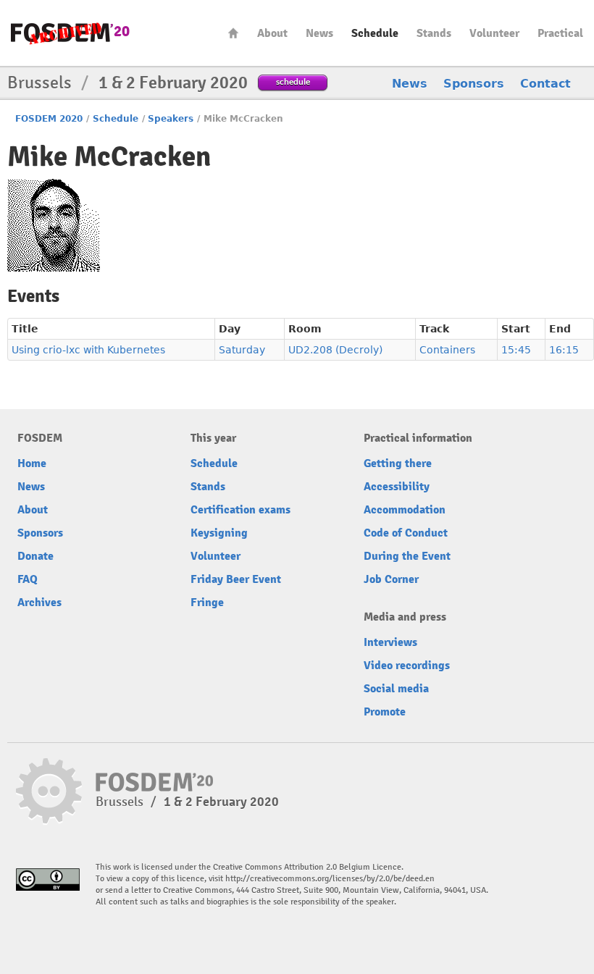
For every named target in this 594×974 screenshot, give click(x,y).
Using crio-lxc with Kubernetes (88, 350)
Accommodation (405, 510)
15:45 (516, 350)
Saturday (242, 350)
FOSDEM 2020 (49, 119)
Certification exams (240, 510)
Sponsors (473, 84)
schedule (293, 81)
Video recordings (407, 665)
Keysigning (219, 533)
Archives (39, 602)
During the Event (407, 556)
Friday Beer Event (236, 579)
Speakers (170, 119)
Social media (396, 688)
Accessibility (397, 486)
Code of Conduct (406, 533)
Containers (447, 350)
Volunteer (494, 33)
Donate (35, 556)
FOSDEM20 (70, 33)
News (319, 33)
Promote (385, 712)
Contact (545, 84)
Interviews (390, 642)
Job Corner (391, 579)
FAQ (27, 579)
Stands (434, 33)
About (272, 33)
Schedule (374, 33)
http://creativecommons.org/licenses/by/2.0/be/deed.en (330, 878)
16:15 (564, 350)
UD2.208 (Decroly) (335, 350)
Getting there (398, 463)
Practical (560, 33)
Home (233, 33)
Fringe (207, 602)
